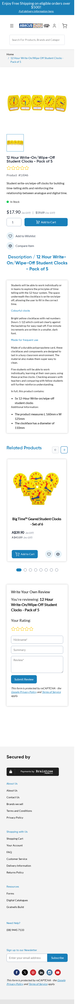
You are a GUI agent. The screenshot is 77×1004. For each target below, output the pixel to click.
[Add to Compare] (10, 246)
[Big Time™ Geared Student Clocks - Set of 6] (37, 487)
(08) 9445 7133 (15, 929)
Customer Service (17, 858)
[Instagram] (50, 972)
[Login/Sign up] (55, 26)
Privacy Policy (15, 817)
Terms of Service (51, 692)
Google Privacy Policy (23, 692)
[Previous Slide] (55, 449)
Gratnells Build (15, 907)
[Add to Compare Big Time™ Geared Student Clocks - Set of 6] (58, 554)
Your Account (15, 845)
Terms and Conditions (19, 810)
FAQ (9, 852)
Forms (10, 893)
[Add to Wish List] (10, 236)
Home (10, 54)
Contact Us (13, 797)
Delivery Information (19, 865)
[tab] (18, 569)
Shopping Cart (15, 838)
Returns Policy (15, 872)
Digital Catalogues (17, 900)
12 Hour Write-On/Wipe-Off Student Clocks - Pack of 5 (36, 59)
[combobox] (37, 40)
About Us (12, 790)
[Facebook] (17, 972)
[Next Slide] (64, 449)
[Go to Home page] (34, 25)
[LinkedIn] (41, 972)
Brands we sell (15, 804)
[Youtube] (58, 972)
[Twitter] (25, 972)
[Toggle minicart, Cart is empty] (63, 26)
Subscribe (57, 957)
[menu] (13, 25)
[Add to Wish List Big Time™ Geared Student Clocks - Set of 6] (49, 554)
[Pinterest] (33, 972)
